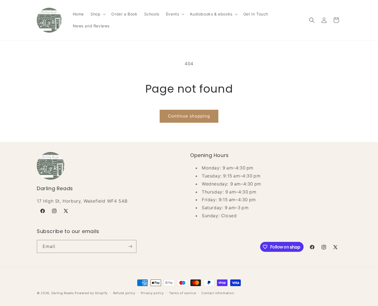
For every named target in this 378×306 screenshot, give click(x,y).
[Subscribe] (130, 246)
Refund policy (124, 293)
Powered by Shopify (91, 293)
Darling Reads (62, 293)
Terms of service (182, 293)
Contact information (217, 293)
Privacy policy (152, 293)
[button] (97, 14)
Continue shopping (189, 116)
